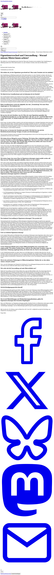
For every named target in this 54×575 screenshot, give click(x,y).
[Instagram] (4, 19)
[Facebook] (1, 19)
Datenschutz (8, 573)
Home (2, 52)
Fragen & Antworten (12, 52)
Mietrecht (6, 52)
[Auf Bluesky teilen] (27, 463)
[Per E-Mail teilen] (27, 568)
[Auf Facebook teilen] (27, 366)
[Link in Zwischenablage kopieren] (1, 570)
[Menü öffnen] (2, 14)
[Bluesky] (5, 19)
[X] (3, 19)
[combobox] (2, 572)
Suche (2, 17)
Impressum (3, 573)
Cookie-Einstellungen (15, 573)
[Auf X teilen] (27, 413)
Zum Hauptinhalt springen (6, 1)
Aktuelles (5, 32)
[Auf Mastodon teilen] (27, 516)
